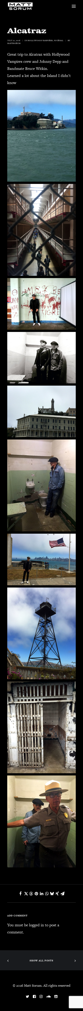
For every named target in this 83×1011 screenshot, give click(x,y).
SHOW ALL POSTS (42, 960)
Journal (58, 40)
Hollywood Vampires (40, 40)
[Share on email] (62, 893)
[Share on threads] (31, 893)
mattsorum (14, 43)
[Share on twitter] (25, 893)
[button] (73, 6)
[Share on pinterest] (36, 893)
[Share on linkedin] (41, 893)
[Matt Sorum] (21, 6)
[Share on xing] (57, 893)
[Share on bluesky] (52, 893)
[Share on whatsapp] (46, 893)
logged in (36, 925)
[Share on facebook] (20, 893)
